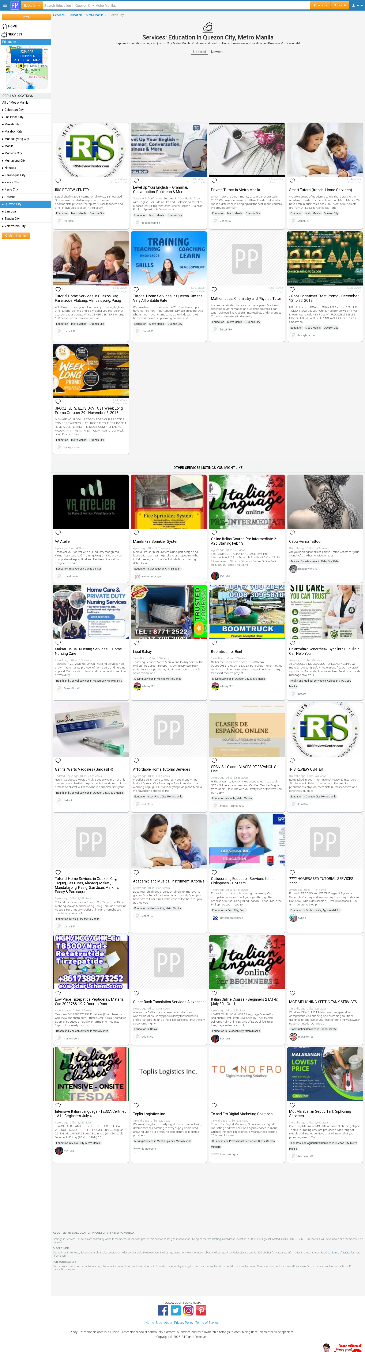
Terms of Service (341, 1252)
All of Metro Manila (15, 102)
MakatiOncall (72, 688)
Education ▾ (32, 5)
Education (75, 15)
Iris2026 (69, 220)
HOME (12, 26)
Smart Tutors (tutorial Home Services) (320, 190)
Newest (217, 52)
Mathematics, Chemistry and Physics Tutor (246, 298)
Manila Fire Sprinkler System (156, 541)
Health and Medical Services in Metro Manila (82, 1031)
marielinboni (71, 1038)
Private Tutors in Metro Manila (235, 190)
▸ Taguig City (11, 219)
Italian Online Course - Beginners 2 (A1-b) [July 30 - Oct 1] (244, 1001)
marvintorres (305, 1036)
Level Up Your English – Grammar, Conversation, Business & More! (160, 189)
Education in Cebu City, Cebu (228, 910)
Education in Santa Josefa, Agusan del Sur (315, 910)
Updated (199, 52)
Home (150, 1323)
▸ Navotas (9, 168)
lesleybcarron (306, 335)
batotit (302, 694)
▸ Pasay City (10, 182)
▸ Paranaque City (13, 175)
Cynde (302, 917)
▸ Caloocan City (13, 110)
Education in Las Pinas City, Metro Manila (158, 796)
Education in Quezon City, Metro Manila (313, 796)
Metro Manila (95, 15)
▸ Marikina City (12, 153)
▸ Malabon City (12, 131)
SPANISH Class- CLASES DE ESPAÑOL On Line (244, 769)
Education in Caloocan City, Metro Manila (236, 1031)
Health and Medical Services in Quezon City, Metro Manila (90, 792)
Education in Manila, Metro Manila (232, 798)
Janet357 (225, 220)
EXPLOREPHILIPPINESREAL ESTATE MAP (27, 56)
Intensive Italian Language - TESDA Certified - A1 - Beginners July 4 (91, 1113)
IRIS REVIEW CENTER (72, 190)
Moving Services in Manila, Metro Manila (157, 678)
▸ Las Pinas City (12, 117)
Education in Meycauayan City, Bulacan (157, 568)
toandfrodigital (229, 1154)
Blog (159, 1323)
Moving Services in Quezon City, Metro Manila (239, 678)
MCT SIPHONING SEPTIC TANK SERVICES (323, 1002)
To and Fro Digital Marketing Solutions (242, 1114)
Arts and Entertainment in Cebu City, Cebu (314, 561)
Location (322, 5)
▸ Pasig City (10, 189)
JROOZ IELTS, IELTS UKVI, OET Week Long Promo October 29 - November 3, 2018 (89, 410)
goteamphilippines (231, 917)
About (168, 1323)
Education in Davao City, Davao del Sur (78, 568)
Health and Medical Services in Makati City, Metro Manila (89, 680)
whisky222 (148, 686)
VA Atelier (63, 541)
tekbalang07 (305, 1156)
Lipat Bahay (142, 652)
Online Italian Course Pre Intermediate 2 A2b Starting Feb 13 (243, 541)
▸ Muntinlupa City (14, 160)
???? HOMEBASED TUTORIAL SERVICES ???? (321, 881)
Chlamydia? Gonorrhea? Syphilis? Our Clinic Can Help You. (324, 651)
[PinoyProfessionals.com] (15, 5)
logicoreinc (149, 1148)
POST (27, 17)
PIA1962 (225, 575)
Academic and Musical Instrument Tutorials (169, 881)
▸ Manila (8, 146)
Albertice (147, 1036)
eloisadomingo (151, 576)
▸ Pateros (8, 197)
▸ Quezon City (11, 204)
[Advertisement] (208, 88)
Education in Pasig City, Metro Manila (77, 919)
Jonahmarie (71, 576)
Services (59, 15)
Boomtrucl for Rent (226, 652)
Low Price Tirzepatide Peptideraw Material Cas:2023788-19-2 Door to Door (89, 1001)
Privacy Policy (183, 1323)
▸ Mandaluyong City (15, 139)
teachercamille (151, 222)
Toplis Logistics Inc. (149, 1114)
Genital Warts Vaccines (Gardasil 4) (84, 769)
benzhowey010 (307, 568)
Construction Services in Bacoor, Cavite (313, 1029)
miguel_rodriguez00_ (233, 805)
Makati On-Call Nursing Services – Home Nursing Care (88, 651)
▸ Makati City (11, 124)
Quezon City (97, 213)
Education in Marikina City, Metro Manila (157, 908)
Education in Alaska (146, 1029)
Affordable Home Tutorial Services (161, 769)
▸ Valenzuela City (14, 226)
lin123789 (226, 329)
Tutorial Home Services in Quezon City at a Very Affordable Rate (168, 298)
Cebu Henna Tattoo (304, 541)
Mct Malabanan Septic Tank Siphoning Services (320, 1113)
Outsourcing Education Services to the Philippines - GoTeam (243, 881)
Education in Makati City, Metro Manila (78, 1143)
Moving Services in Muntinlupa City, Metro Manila (162, 1141)
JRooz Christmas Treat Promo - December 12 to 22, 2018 (324, 298)
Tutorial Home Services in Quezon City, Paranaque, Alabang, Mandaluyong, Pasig (88, 298)
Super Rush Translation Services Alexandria (168, 1002)
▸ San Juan (10, 211)
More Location (17, 235)
